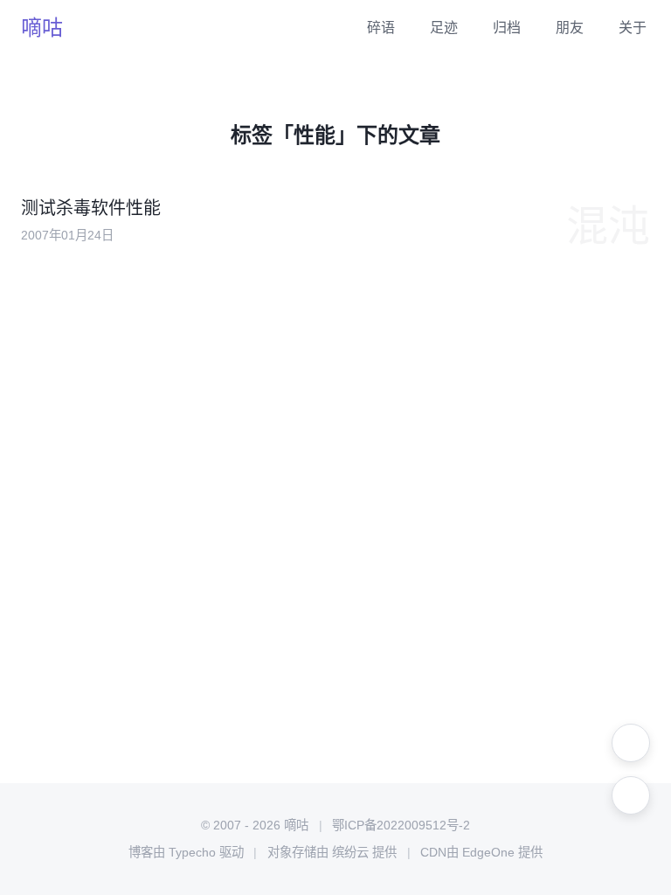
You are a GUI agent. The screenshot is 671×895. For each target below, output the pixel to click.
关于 (633, 27)
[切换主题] (631, 743)
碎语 (381, 27)
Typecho (192, 852)
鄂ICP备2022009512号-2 (401, 825)
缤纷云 (350, 852)
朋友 (570, 27)
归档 (507, 27)
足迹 (444, 27)
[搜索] (631, 795)
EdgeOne (488, 852)
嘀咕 (42, 27)
